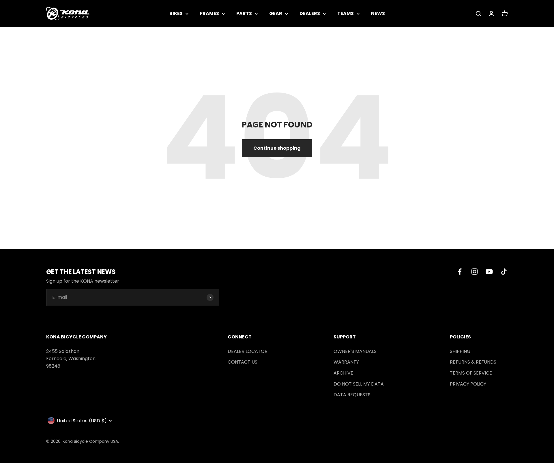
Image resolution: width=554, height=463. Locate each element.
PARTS (244, 13)
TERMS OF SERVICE (471, 373)
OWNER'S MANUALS (355, 351)
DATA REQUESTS (352, 394)
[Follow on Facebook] (460, 271)
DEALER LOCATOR (247, 351)
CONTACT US (242, 362)
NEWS (378, 13)
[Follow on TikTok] (504, 271)
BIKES (176, 13)
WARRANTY (346, 362)
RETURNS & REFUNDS (473, 362)
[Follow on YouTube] (489, 271)
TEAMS (345, 13)
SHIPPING (460, 351)
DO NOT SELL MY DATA (359, 384)
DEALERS (310, 13)
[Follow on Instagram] (474, 271)
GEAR (275, 13)
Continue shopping (277, 148)
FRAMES (209, 13)
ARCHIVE (343, 373)
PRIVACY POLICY (468, 384)
